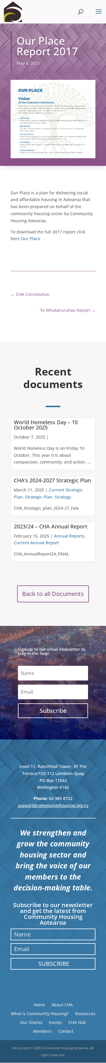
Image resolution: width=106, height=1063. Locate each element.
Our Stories (31, 1022)
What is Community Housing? (40, 1013)
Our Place (30, 238)
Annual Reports (69, 536)
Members (42, 1030)
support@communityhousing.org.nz (53, 805)
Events (55, 1022)
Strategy (63, 497)
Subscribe (53, 964)
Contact (65, 1030)
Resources (85, 1013)
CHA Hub (77, 1022)
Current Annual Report (36, 542)
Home (39, 1004)
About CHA (62, 1004)
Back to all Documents (53, 594)
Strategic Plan (38, 497)
